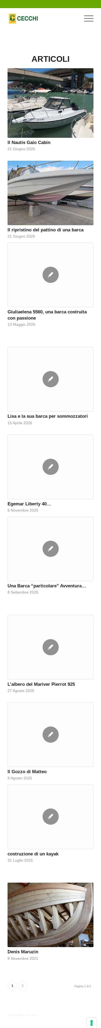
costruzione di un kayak (33, 853)
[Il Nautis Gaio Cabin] (50, 103)
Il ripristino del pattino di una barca (45, 229)
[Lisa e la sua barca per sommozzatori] (50, 379)
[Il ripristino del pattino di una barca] (50, 193)
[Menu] (86, 18)
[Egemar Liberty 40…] (50, 466)
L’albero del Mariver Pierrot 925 (41, 684)
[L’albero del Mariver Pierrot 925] (50, 647)
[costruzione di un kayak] (50, 816)
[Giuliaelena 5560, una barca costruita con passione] (50, 274)
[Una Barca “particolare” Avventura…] (50, 549)
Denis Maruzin (23, 951)
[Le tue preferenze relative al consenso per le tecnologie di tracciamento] (91, 1023)
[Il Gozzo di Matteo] (50, 735)
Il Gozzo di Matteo (27, 771)
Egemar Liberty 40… (29, 503)
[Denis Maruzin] (50, 915)
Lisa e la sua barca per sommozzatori (48, 416)
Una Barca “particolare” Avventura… (47, 585)
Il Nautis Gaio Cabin (29, 142)
